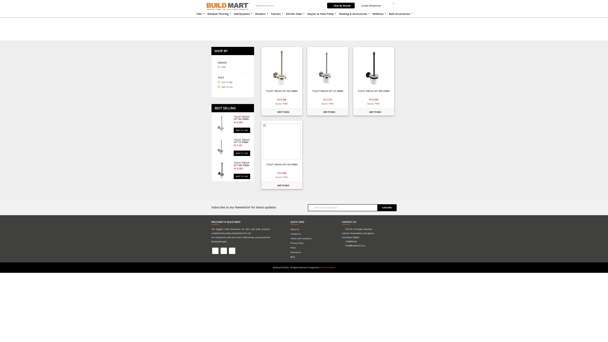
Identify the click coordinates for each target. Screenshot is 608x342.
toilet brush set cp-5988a (242, 141)
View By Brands (342, 5)
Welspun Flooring (218, 13)
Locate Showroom (371, 5)
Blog (293, 256)
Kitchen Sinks (294, 13)
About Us (295, 229)
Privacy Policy (297, 243)
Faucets (276, 13)
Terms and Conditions (301, 238)
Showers (260, 13)
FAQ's (293, 247)
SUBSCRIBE (387, 207)
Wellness (378, 13)
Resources (296, 252)
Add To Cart (242, 130)
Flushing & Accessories (353, 13)
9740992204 (351, 241)
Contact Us (296, 233)
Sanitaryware (242, 13)
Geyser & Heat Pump (320, 13)
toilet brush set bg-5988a (242, 117)
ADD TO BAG (282, 112)
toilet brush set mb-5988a (242, 164)
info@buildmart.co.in (355, 245)
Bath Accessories (399, 13)
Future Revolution (327, 267)
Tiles (199, 13)
